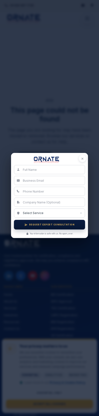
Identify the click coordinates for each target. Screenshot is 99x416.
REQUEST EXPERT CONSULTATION (51, 224)
